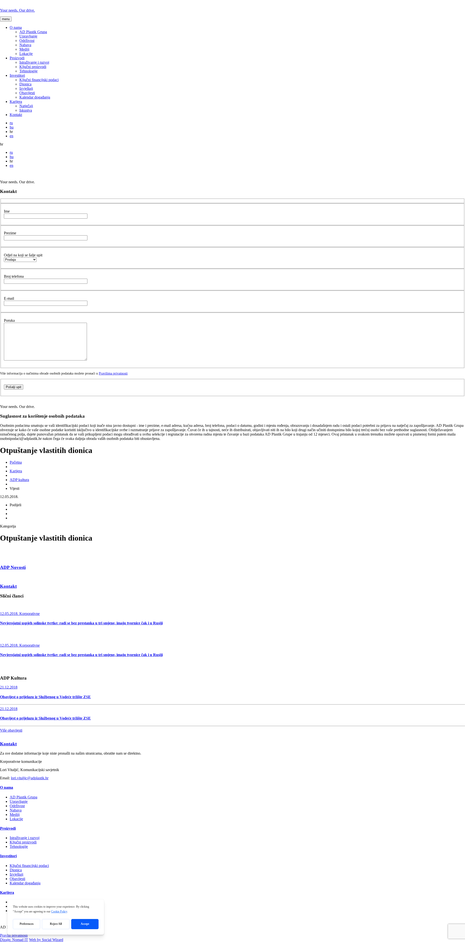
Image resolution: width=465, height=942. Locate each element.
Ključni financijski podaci (39, 80)
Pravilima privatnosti (113, 373)
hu (12, 127)
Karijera (16, 102)
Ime (7, 211)
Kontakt (16, 115)
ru (11, 123)
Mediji (24, 49)
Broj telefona (14, 276)
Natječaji (26, 106)
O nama (16, 27)
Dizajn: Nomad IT (14, 940)
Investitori (17, 75)
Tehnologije (28, 71)
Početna (16, 462)
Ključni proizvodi (32, 67)
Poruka (9, 320)
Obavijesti (27, 93)
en (11, 136)
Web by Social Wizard (46, 940)
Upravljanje (28, 36)
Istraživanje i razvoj (34, 62)
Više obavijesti (11, 730)
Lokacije (26, 54)
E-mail (9, 298)
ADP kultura (19, 480)
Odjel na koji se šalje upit (23, 255)
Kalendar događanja (34, 97)
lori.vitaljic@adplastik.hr (29, 778)
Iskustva (25, 110)
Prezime (10, 233)
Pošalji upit (13, 387)
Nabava (25, 45)
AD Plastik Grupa (33, 32)
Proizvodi (17, 58)
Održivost (26, 40)
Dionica (25, 84)
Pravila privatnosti (14, 935)
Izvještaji (26, 88)
